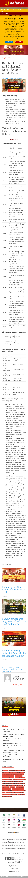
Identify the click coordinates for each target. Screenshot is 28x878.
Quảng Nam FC (5, 790)
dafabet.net (12, 774)
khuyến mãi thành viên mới (8, 783)
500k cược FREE (17, 9)
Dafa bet (4, 774)
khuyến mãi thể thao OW (19, 783)
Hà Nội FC (23, 779)
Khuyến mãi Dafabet (8, 58)
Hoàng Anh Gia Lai (17, 779)
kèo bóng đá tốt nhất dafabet (13, 785)
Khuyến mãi (18, 41)
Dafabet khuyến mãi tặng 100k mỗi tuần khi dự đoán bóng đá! (14, 621)
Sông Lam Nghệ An (10, 792)
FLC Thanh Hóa (8, 779)
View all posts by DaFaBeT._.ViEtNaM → (18, 684)
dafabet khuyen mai (19, 774)
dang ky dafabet (18, 777)
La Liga (21, 785)
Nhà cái (3, 11)
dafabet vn (4, 777)
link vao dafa (12, 787)
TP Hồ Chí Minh (9, 794)
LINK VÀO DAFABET (6, 9)
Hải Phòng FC (5, 781)
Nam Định (14, 789)
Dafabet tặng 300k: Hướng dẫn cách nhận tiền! (13, 589)
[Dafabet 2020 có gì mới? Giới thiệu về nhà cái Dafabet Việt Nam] (14, 646)
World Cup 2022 (8, 796)
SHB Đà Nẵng (12, 790)
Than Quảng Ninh (18, 792)
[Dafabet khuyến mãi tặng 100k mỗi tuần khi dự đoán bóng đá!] (14, 614)
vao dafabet (20, 794)
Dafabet (8, 774)
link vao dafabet (19, 787)
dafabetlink (4, 776)
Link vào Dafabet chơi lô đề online (12, 743)
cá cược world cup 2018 (19, 772)
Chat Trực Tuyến (15, 871)
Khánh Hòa (4, 785)
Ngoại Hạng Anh (20, 789)
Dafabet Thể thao (18, 776)
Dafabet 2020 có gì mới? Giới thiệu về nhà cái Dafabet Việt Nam (14, 653)
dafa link (9, 777)
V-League (15, 794)
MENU (6, 13)
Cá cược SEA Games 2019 (8, 772)
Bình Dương (11, 770)
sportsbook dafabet (19, 790)
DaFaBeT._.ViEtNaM (16, 78)
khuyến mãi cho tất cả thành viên (15, 781)
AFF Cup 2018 (5, 770)
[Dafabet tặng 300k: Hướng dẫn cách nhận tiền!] (14, 582)
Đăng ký (9, 41)
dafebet (12, 777)
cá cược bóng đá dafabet (19, 770)
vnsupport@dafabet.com (15, 862)
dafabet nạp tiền (10, 776)
